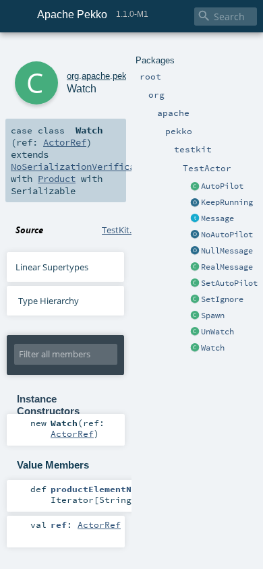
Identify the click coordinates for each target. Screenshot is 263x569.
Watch (213, 348)
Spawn (213, 315)
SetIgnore (222, 299)
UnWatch (217, 331)
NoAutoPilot (227, 234)
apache (96, 76)
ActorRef (64, 142)
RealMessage (227, 267)
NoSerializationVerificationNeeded (100, 166)
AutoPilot (222, 186)
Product (57, 179)
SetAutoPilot (229, 283)
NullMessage (227, 251)
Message (217, 218)
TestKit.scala (126, 230)
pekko (124, 76)
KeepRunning (227, 202)
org (73, 76)
